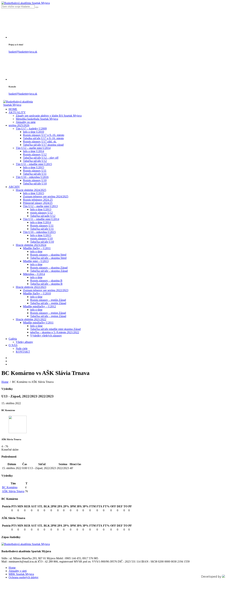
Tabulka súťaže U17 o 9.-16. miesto (43, 138)
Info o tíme (36, 325)
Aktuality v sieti (18, 570)
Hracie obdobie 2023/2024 (31, 244)
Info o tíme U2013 (40, 209)
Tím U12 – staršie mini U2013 (40, 206)
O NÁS (13, 345)
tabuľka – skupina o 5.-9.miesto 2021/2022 (54, 332)
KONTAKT (23, 351)
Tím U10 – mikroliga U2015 (39, 232)
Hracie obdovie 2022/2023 (31, 287)
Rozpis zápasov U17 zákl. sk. (40, 141)
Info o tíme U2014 (33, 151)
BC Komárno (9, 487)
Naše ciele (21, 348)
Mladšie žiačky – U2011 (37, 248)
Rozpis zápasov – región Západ (48, 299)
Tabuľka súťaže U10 (35, 183)
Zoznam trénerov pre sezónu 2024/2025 (45, 196)
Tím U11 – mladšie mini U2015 (34, 164)
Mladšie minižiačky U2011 (38, 322)
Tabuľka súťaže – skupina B (46, 283)
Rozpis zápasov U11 (34, 170)
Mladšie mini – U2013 (36, 261)
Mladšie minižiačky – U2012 (39, 306)
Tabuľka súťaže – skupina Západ (49, 270)
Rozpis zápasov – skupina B (46, 280)
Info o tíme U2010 (33, 131)
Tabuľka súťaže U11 (35, 173)
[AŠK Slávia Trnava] (18, 432)
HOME (13, 109)
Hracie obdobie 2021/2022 (31, 319)
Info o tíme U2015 (33, 167)
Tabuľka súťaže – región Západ (48, 303)
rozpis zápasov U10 (41, 238)
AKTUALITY (17, 112)
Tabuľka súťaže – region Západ (48, 316)
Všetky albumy (24, 341)
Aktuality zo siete (26, 122)
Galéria (13, 338)
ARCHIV (14, 186)
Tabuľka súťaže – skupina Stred (48, 257)
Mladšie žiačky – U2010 (37, 293)
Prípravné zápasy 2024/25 (37, 202)
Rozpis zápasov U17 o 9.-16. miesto (43, 135)
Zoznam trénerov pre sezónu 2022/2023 (45, 290)
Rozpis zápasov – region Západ (48, 312)
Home (12, 567)
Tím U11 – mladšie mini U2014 (41, 219)
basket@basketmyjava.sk (23, 51)
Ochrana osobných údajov (23, 577)
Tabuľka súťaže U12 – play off (40, 157)
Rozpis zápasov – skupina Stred (48, 254)
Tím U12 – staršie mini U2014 (33, 147)
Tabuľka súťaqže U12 (42, 215)
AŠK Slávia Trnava (13, 491)
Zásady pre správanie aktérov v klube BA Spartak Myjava (49, 115)
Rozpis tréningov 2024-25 (38, 199)
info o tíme (36, 251)
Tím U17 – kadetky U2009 (31, 128)
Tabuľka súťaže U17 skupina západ (43, 144)
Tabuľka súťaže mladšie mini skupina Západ (55, 329)
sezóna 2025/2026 (19, 125)
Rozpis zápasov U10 (35, 180)
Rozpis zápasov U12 (35, 154)
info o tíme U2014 (40, 222)
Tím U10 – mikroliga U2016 (32, 177)
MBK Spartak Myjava (21, 574)
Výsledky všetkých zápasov (46, 335)
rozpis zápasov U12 (41, 212)
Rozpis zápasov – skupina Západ (49, 267)
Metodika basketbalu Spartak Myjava (37, 118)
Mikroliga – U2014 (34, 274)
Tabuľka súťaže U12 (35, 160)
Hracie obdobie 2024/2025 (31, 190)
